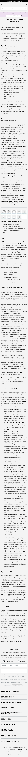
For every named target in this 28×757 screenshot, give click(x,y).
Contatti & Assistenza (10, 692)
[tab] (14, 691)
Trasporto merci (8, 724)
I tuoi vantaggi (7, 707)
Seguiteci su (6, 719)
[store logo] (10, 4)
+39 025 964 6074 (22, 749)
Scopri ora (15, 14)
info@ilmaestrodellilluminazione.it (14, 752)
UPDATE (13, 15)
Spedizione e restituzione (11, 702)
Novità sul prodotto (10, 741)
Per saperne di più (8, 736)
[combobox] (14, 9)
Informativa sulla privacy (17, 684)
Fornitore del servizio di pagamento (11, 713)
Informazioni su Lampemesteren (8, 730)
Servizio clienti (7, 697)
